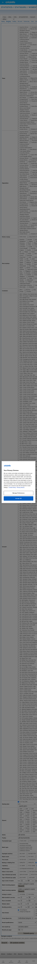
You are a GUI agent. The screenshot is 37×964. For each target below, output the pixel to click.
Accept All (18, 498)
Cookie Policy (12, 487)
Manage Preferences (18, 493)
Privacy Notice (20, 487)
